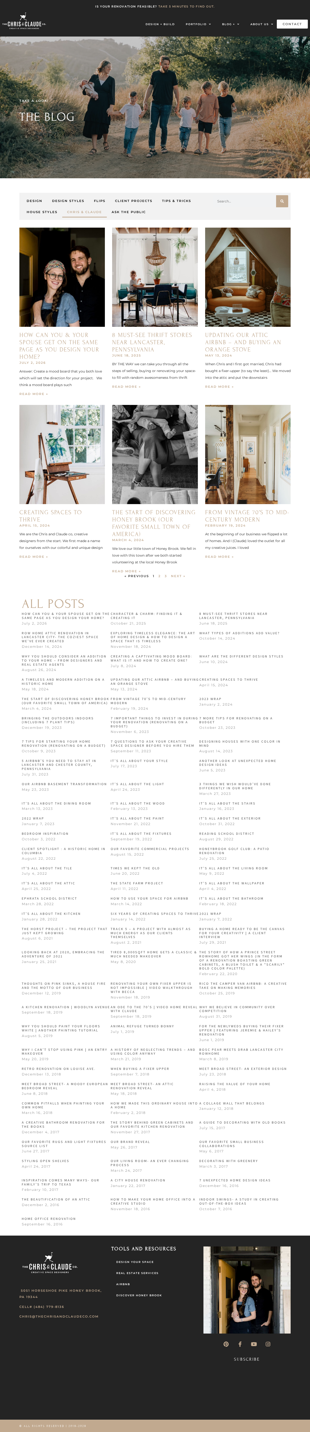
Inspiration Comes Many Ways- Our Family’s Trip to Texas (61, 1182)
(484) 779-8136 (49, 1307)
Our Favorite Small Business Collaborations (231, 1144)
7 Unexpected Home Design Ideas (235, 1180)
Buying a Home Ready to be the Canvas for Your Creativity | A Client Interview (242, 933)
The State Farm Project (137, 883)
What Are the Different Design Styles (241, 656)
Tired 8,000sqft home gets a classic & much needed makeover (154, 954)
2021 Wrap (210, 913)
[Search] (282, 201)
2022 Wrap (33, 818)
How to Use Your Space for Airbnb (150, 898)
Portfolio (196, 24)
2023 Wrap (210, 699)
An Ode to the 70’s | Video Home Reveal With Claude (154, 1009)
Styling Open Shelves (46, 1161)
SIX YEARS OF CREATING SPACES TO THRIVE (155, 913)
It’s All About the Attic (48, 883)
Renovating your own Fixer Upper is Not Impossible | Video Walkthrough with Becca (152, 987)
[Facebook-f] (240, 1344)
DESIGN (34, 201)
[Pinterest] (226, 1344)
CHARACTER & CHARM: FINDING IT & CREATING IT (147, 616)
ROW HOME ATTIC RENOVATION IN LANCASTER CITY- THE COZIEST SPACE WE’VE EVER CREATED (60, 637)
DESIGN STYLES (68, 201)
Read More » (33, 394)
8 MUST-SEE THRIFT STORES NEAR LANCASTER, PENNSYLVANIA (152, 342)
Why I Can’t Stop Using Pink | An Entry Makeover (65, 1051)
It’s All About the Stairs (227, 803)
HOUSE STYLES (42, 212)
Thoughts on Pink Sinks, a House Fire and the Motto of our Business (64, 985)
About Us (259, 24)
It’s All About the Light (137, 784)
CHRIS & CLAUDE (84, 212)
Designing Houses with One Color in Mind (240, 743)
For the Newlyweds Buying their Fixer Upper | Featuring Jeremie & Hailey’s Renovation (241, 1030)
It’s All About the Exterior (230, 818)
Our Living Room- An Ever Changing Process (150, 1163)
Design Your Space (135, 1262)
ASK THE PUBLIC (129, 212)
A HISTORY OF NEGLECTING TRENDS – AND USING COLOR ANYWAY (153, 1051)
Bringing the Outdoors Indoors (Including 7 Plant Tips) (58, 720)
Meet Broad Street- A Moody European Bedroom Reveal (65, 1086)
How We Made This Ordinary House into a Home (154, 1105)
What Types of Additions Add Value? (239, 633)
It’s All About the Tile (47, 868)
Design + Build (160, 24)
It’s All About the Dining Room (56, 803)
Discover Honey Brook (139, 1295)
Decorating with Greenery (228, 1161)
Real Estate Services (137, 1273)
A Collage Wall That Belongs (232, 1103)
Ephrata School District (49, 898)
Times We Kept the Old (135, 868)
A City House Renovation (138, 1180)
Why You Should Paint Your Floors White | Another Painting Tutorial (61, 1028)
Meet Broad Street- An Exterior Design (243, 1069)
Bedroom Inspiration (45, 833)
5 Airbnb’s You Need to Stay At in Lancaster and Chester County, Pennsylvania (59, 765)
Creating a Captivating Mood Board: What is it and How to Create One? (151, 658)
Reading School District (227, 833)
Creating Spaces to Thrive (228, 679)
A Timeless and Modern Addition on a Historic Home (63, 681)
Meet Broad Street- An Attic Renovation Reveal (142, 1086)
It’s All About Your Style (139, 761)
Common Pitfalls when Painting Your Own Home (63, 1105)
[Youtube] (254, 1344)
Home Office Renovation (49, 1218)
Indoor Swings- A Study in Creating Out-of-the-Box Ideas (239, 1201)
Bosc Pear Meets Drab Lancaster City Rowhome (241, 1051)
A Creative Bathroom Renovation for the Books (63, 1124)
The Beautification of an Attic (56, 1199)
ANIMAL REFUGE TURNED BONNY (142, 1026)
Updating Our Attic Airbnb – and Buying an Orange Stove (243, 342)
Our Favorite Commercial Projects (150, 849)
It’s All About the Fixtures (141, 833)
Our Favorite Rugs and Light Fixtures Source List (64, 1144)
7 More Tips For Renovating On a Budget (236, 720)
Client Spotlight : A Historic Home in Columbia (64, 851)
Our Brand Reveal (130, 1142)
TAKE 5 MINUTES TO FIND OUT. (186, 6)
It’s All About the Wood (138, 803)
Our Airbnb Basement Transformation (64, 784)
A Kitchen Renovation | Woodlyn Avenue (66, 1007)
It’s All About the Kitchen (51, 913)
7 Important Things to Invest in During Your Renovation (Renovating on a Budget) (154, 722)
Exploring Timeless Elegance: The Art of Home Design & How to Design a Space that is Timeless (153, 637)
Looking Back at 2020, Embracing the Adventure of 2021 (63, 954)
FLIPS (99, 201)
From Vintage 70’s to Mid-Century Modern (247, 516)
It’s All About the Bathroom (231, 898)
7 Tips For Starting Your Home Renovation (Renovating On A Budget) (64, 743)
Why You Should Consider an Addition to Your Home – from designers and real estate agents (64, 660)
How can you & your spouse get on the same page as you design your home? (59, 346)
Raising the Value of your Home (235, 1084)
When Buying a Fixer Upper (140, 1069)
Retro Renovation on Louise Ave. (59, 1069)
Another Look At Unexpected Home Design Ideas (238, 763)
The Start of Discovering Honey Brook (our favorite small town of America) (154, 523)
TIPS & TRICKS (176, 201)
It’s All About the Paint (137, 818)
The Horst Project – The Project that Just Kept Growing (65, 931)
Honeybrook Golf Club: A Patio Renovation (234, 851)
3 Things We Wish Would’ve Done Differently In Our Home (235, 786)
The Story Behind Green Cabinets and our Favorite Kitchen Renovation (152, 1124)
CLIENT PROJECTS (133, 201)
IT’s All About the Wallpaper (232, 883)
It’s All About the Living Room (233, 868)
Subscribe (247, 1359)
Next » (178, 576)
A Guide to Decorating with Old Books (242, 1122)
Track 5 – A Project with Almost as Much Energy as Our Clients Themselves (151, 933)
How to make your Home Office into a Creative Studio (153, 1201)
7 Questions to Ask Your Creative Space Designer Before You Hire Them (152, 743)
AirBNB (123, 1284)
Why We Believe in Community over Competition (237, 1009)
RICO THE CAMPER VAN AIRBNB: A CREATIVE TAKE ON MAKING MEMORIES (243, 985)
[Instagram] (268, 1344)
